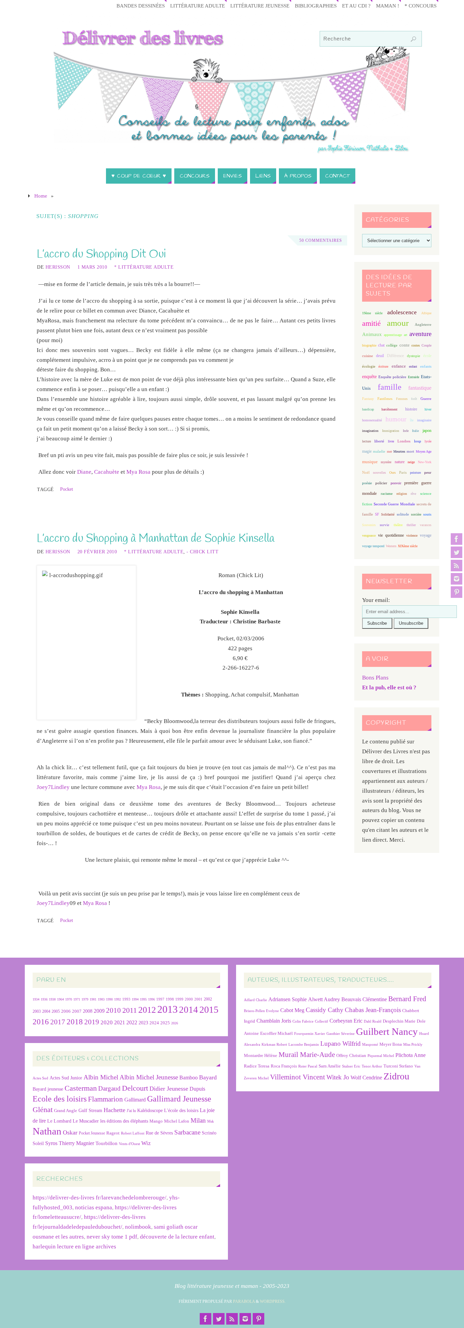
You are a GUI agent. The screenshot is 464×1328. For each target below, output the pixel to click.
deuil (380, 355)
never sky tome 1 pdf (112, 1236)
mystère (386, 462)
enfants (425, 366)
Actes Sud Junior (66, 1077)
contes (415, 345)
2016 (41, 1021)
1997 (160, 999)
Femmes (402, 399)
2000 (189, 999)
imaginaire (424, 420)
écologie (368, 366)
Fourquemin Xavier (309, 1034)
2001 (198, 999)
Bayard (208, 1077)
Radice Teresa (256, 1066)
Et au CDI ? (356, 6)
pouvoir (396, 483)
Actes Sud (40, 1078)
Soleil (38, 1143)
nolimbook (138, 1227)
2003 (37, 1011)
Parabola (244, 1301)
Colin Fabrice (303, 1021)
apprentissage (393, 335)
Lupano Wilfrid (340, 1043)
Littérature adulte (197, 6)
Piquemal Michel (381, 1056)
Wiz (146, 1143)
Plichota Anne (410, 1055)
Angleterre (423, 324)
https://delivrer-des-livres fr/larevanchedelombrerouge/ (99, 1197)
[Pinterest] (456, 592)
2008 (87, 1011)
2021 (119, 1023)
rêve (413, 493)
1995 (143, 999)
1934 (36, 999)
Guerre (426, 399)
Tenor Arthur (372, 1066)
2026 (174, 1023)
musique (370, 461)
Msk (210, 1121)
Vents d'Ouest (129, 1144)
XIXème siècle (407, 546)
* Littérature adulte (144, 267)
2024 (154, 1023)
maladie (379, 451)
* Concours (420, 6)
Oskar (70, 1132)
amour (398, 322)
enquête (369, 376)
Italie (415, 431)
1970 (68, 999)
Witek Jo (337, 1077)
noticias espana (93, 1207)
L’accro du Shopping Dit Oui (101, 254)
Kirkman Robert (274, 1044)
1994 (135, 999)
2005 (56, 1011)
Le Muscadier (86, 1121)
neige (411, 462)
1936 (44, 999)
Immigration (390, 431)
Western (391, 546)
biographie (369, 345)
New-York (424, 462)
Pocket (66, 489)
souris (427, 514)
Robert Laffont (132, 1133)
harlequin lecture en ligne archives (74, 1246)
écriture (383, 366)
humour (396, 419)
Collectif (321, 1021)
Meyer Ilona (390, 1044)
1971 (76, 999)
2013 (167, 1009)
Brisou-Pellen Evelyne (261, 1011)
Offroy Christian (351, 1055)
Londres (403, 441)
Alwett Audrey (324, 999)
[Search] (413, 39)
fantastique (419, 388)
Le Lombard (59, 1121)
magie (367, 451)
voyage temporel (373, 546)
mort (410, 451)
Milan (198, 1120)
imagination (370, 431)
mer (389, 451)
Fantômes (384, 399)
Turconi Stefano (398, 1066)
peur (427, 472)
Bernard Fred (407, 999)
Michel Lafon (176, 1121)
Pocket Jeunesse (92, 1133)
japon (427, 430)
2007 (77, 1011)
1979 (85, 999)
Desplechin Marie (399, 1021)
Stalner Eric (351, 1066)
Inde (406, 431)
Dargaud (109, 1088)
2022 (131, 1022)
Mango (156, 1121)
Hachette (114, 1110)
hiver (428, 409)
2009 (99, 1011)
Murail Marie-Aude (307, 1054)
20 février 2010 (97, 551)
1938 (52, 999)
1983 (101, 999)
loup (417, 441)
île (411, 420)
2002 (208, 999)
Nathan (47, 1131)
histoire (411, 409)
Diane (84, 472)
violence (411, 535)
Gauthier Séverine (340, 1034)
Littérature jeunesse (259, 6)
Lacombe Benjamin (303, 1044)
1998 (170, 999)
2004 (46, 1011)
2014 (188, 1010)
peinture (415, 472)
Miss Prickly (413, 1044)
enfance (399, 366)
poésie (367, 483)
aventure (420, 333)
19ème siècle (372, 313)
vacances (425, 525)
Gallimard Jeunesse (179, 1098)
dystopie (413, 356)
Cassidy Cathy (324, 1009)
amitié (371, 323)
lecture (366, 441)
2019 (91, 1022)
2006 (66, 1011)
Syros (51, 1143)
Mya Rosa (138, 472)
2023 (143, 1022)
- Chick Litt (202, 551)
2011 (129, 1010)
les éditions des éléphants (124, 1121)
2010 (113, 1010)
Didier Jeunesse (168, 1088)
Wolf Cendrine (366, 1077)
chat (381, 345)
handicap (368, 409)
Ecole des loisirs (60, 1098)
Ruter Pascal (307, 1066)
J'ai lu (131, 1110)
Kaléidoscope (150, 1110)
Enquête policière (392, 377)
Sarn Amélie (330, 1066)
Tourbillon (106, 1143)
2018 (75, 1022)
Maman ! (387, 6)
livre (391, 441)
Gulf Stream (90, 1110)
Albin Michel (101, 1077)
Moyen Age (423, 451)
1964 (60, 999)
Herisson (58, 267)
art (405, 335)
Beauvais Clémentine (364, 999)
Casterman (81, 1088)
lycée (428, 441)
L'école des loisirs (181, 1110)
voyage (425, 535)
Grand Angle (65, 1110)
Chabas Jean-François (373, 1009)
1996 (151, 999)
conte (404, 345)
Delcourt (135, 1088)
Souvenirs (369, 525)
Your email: (376, 600)
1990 (109, 999)
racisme (387, 493)
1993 (126, 999)
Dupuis (197, 1089)
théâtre (398, 525)
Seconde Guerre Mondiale (394, 504)
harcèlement (389, 409)
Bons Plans (375, 677)
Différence (395, 356)
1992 (117, 999)
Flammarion (105, 1099)
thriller (411, 525)
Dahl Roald (372, 1021)
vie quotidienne (391, 535)
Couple (426, 345)
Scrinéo (209, 1133)
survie (384, 525)
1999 (179, 999)
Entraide (413, 377)
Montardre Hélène (260, 1055)
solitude (403, 514)
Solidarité (387, 514)
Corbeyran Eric (345, 1021)
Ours (392, 472)
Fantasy (368, 399)
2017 (57, 1022)
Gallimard (135, 1100)
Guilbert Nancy (387, 1031)
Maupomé (370, 1044)
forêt (414, 399)
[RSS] (456, 565)
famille (389, 387)
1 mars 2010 (92, 267)
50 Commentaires (320, 240)
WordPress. (273, 1301)
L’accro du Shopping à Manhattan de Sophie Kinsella (155, 539)
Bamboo (188, 1077)
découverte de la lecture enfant (177, 1236)
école (427, 355)
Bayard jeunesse (48, 1089)
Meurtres (399, 451)
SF (377, 514)
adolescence (402, 312)
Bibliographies (316, 6)
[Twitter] (456, 552)
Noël (366, 472)
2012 (147, 1010)
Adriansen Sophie (287, 999)
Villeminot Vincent (297, 1077)
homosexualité (372, 420)
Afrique (426, 313)
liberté (379, 441)
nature (400, 461)
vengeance (369, 535)
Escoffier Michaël (276, 1033)
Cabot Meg (292, 1010)
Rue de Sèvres (159, 1133)
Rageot (113, 1133)
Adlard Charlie (255, 1000)
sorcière (416, 514)
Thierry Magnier (76, 1143)
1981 (93, 999)
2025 (165, 1023)
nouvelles (379, 472)
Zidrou (396, 1076)
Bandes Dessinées (141, 6)
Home (40, 196)
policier (381, 483)
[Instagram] (456, 579)
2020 (107, 1022)
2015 (208, 1009)
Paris (403, 472)
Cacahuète (106, 472)
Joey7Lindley (53, 787)
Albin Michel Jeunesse (149, 1077)
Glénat (43, 1110)
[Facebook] (456, 539)
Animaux (372, 334)
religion (401, 493)
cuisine (367, 356)
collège (391, 345)
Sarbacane (187, 1132)
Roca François (284, 1066)
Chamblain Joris (273, 1021)
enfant (413, 366)
